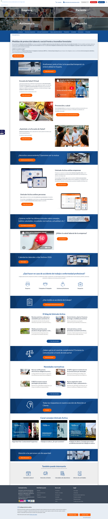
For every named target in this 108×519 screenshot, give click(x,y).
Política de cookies (33, 514)
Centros (93, 2)
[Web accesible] (1, 131)
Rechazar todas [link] (72, 514)
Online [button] (102, 2)
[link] (18, 4)
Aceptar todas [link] (85, 514)
